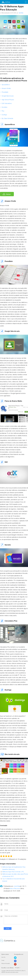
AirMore (7, 2)
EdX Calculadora (7, 103)
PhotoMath (5, 92)
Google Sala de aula (7, 96)
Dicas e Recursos (14, 888)
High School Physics (8, 99)
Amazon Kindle (6, 88)
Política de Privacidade (5, 963)
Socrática (4, 107)
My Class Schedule (7, 118)
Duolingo (4, 114)
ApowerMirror (6, 84)
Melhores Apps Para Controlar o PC (13, 871)
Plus (3, 111)
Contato (2, 960)
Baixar (8, 194)
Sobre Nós (3, 957)
